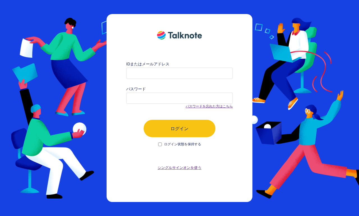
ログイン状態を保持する (182, 144)
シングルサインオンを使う (179, 168)
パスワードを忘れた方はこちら (209, 106)
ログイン (179, 128)
